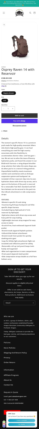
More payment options (19, 125)
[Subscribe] (33, 303)
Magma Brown (8, 93)
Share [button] (5, 131)
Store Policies (9, 348)
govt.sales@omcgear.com (17, 396)
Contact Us (8, 385)
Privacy (7, 357)
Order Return (9, 362)
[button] (4, 13)
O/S (4, 100)
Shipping (3, 80)
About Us (8, 380)
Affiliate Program (11, 375)
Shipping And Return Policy (15, 353)
